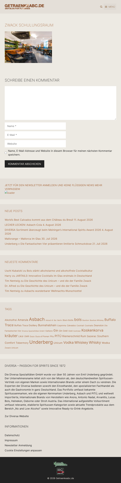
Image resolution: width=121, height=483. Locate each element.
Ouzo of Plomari (42, 336)
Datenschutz (12, 435)
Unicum (58, 342)
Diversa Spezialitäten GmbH (33, 331)
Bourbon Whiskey (97, 320)
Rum (83, 336)
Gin (55, 330)
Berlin (59, 320)
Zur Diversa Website (17, 416)
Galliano (49, 331)
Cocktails (89, 325)
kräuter (11, 335)
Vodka (68, 342)
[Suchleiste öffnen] (101, 7)
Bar (55, 320)
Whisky (95, 342)
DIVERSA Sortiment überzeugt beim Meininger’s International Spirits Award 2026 (53, 229)
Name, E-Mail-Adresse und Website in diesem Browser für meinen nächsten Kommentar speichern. (60, 152)
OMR (26, 336)
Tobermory (22, 342)
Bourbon (85, 320)
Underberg (41, 342)
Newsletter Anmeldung (18, 445)
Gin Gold (63, 330)
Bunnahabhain (47, 325)
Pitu (52, 336)
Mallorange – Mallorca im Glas (23, 238)
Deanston (99, 325)
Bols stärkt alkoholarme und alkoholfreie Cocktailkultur (59, 270)
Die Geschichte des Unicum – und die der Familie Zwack (57, 280)
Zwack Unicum (11, 348)
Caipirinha (61, 325)
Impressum (11, 440)
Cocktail (80, 325)
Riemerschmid (71, 336)
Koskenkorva (92, 330)
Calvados (71, 325)
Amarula (23, 319)
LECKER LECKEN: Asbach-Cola (23, 224)
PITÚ (58, 336)
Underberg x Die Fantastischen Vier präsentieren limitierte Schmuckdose (48, 243)
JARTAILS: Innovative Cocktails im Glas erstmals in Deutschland (54, 275)
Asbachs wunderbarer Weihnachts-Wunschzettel (53, 290)
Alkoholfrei (11, 319)
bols (78, 319)
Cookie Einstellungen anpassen (23, 450)
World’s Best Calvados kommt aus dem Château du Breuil (39, 219)
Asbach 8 (49, 320)
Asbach (37, 319)
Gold (70, 331)
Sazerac (91, 336)
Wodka (106, 342)
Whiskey (81, 342)
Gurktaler (77, 331)
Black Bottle (68, 320)
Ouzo (32, 336)
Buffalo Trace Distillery (25, 325)
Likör (20, 336)
